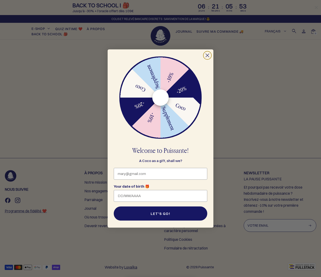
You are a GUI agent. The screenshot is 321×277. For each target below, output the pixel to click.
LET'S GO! (160, 213)
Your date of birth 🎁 (131, 186)
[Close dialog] (207, 55)
